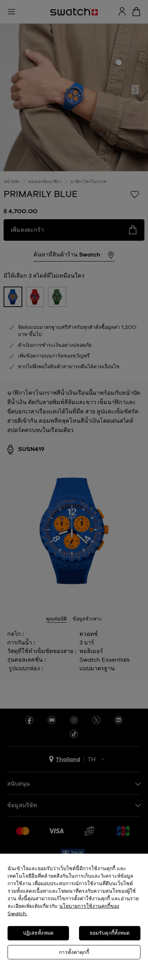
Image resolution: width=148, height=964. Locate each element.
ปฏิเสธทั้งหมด (38, 933)
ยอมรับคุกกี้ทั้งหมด (110, 933)
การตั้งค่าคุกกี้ (74, 952)
